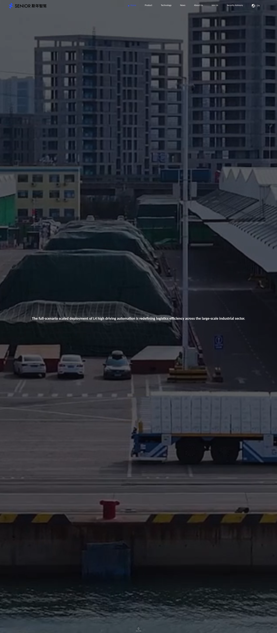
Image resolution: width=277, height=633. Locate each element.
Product (148, 5)
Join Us (215, 5)
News (182, 5)
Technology (166, 5)
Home (133, 5)
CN (258, 6)
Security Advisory (235, 5)
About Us (198, 5)
